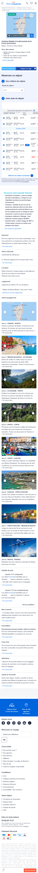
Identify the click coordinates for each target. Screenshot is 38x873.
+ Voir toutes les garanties (12, 228)
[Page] (3, 723)
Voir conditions (25, 181)
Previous (5, 312)
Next (33, 312)
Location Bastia (5, 10)
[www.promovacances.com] (13, 3)
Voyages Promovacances (8, 7)
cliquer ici (26, 826)
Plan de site (7, 764)
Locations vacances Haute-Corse (25, 9)
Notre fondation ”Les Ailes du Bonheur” (16, 761)
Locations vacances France (23, 7)
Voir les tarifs (30, 870)
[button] (19, 311)
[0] (31, 3)
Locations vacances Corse (8, 9)
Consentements (8, 787)
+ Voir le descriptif (8, 60)
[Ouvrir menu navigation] (2, 3)
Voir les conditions (28, 604)
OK (4, 740)
